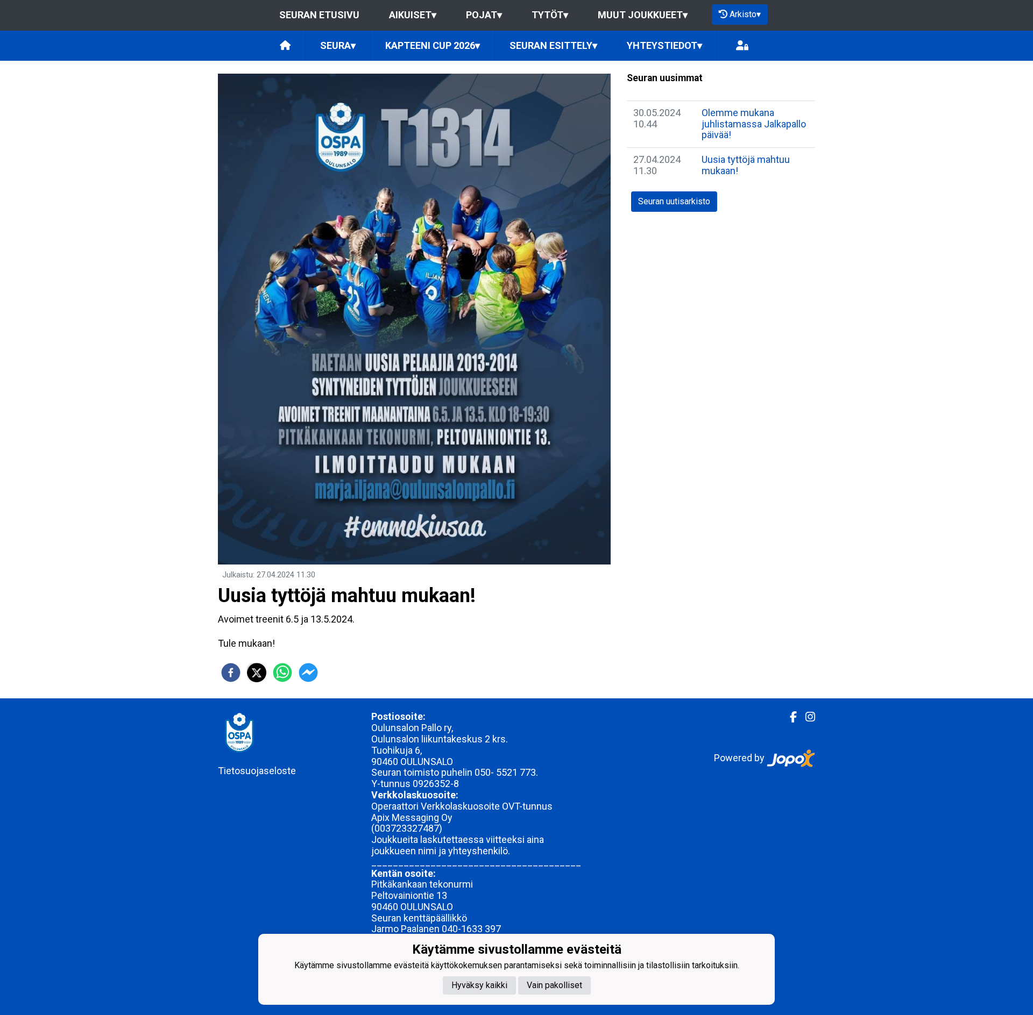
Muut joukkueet (643, 14)
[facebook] (230, 672)
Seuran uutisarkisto (674, 201)
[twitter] (256, 672)
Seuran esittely (553, 45)
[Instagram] (806, 717)
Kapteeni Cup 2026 (432, 45)
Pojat (484, 14)
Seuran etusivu (319, 14)
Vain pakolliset (554, 985)
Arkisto (745, 14)
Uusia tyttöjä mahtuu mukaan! (746, 165)
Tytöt (550, 14)
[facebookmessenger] (308, 672)
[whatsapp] (282, 672)
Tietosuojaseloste (257, 770)
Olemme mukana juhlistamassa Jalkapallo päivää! (754, 123)
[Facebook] (789, 717)
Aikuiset (412, 14)
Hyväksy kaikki (479, 985)
